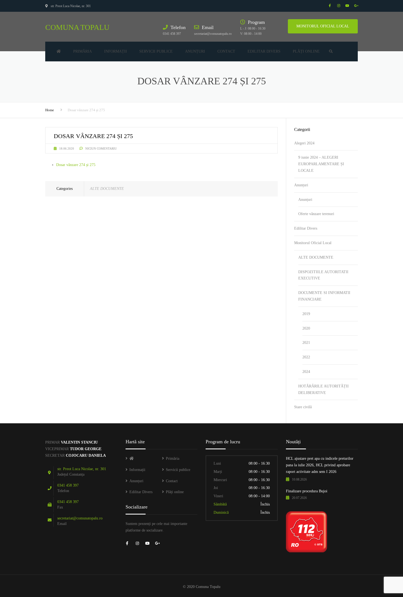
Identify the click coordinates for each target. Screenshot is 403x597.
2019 (306, 314)
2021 (306, 343)
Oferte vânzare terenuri (316, 214)
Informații (115, 51)
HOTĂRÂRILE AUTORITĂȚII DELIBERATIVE (323, 389)
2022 (306, 357)
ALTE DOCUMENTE (107, 189)
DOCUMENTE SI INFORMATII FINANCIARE (324, 296)
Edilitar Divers (264, 51)
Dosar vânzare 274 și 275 (75, 165)
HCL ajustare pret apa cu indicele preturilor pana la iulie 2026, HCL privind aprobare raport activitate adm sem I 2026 (319, 465)
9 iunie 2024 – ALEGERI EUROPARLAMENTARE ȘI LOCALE (321, 164)
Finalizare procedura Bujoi (306, 491)
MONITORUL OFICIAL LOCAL (322, 26)
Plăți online (306, 51)
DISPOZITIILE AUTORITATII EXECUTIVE (323, 275)
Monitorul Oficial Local (312, 243)
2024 (306, 372)
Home (49, 110)
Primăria (82, 51)
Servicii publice (156, 51)
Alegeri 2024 (304, 143)
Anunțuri (195, 51)
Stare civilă (303, 407)
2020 (306, 328)
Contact (226, 51)
